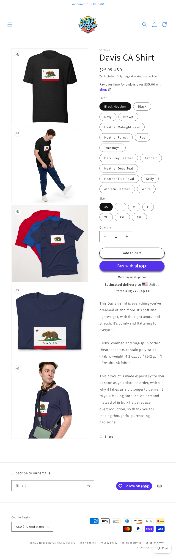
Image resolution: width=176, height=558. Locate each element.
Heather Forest (116, 137)
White (146, 189)
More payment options (132, 277)
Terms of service (131, 542)
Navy (108, 117)
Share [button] (109, 436)
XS (106, 207)
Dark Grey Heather (118, 158)
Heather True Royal (119, 179)
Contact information (152, 547)
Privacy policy (108, 542)
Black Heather (115, 106)
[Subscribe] (89, 485)
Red (143, 137)
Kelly (150, 179)
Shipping (123, 76)
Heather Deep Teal (118, 168)
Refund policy (88, 542)
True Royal (112, 148)
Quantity (105, 227)
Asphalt (151, 158)
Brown (128, 117)
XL (106, 217)
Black (142, 106)
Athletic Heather (117, 189)
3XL (139, 217)
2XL (122, 217)
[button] (10, 24)
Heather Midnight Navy (122, 127)
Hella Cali (45, 542)
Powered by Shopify (63, 542)
